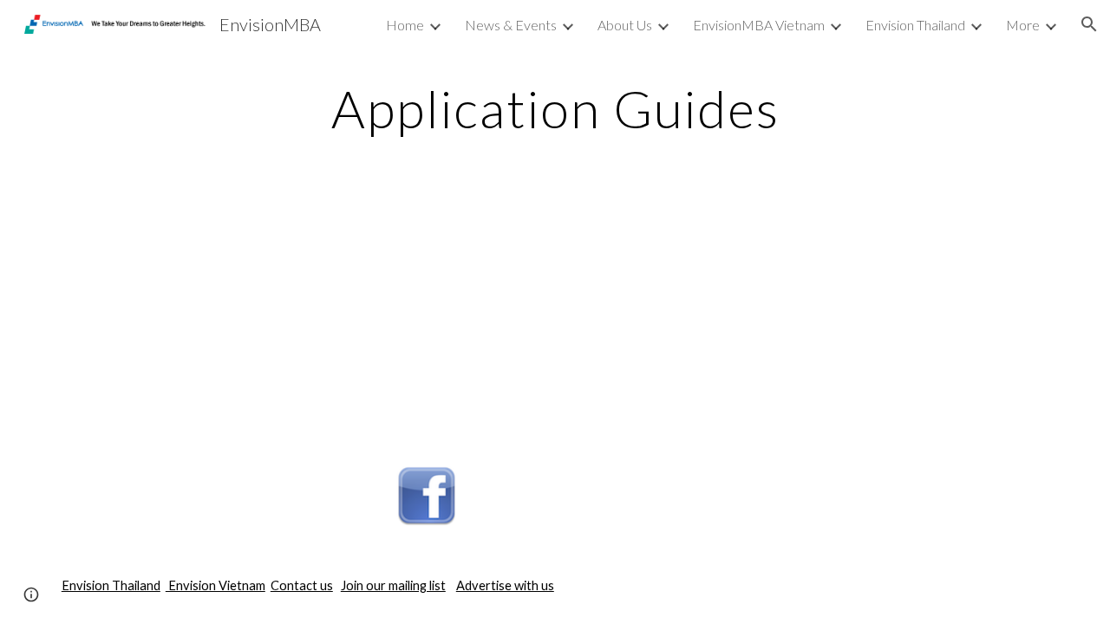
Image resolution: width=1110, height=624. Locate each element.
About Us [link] (624, 24)
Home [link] (405, 24)
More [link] (1023, 24)
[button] (1089, 24)
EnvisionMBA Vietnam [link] (759, 24)
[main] (555, 108)
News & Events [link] (511, 24)
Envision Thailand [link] (915, 24)
